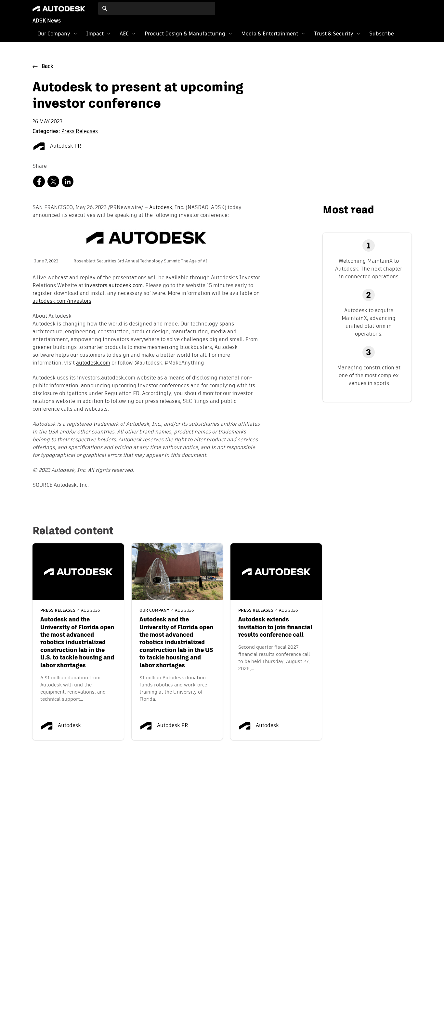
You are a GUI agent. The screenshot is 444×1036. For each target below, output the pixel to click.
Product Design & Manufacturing (185, 33)
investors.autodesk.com (114, 285)
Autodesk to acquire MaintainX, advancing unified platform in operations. (369, 322)
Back (47, 66)
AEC (124, 33)
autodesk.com (93, 363)
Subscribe (381, 33)
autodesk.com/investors (62, 301)
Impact (95, 33)
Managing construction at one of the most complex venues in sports (368, 375)
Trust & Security (333, 33)
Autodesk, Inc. (166, 207)
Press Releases (79, 131)
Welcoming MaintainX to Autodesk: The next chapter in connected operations (368, 268)
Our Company (53, 33)
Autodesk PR (65, 146)
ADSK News (47, 21)
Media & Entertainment (269, 33)
